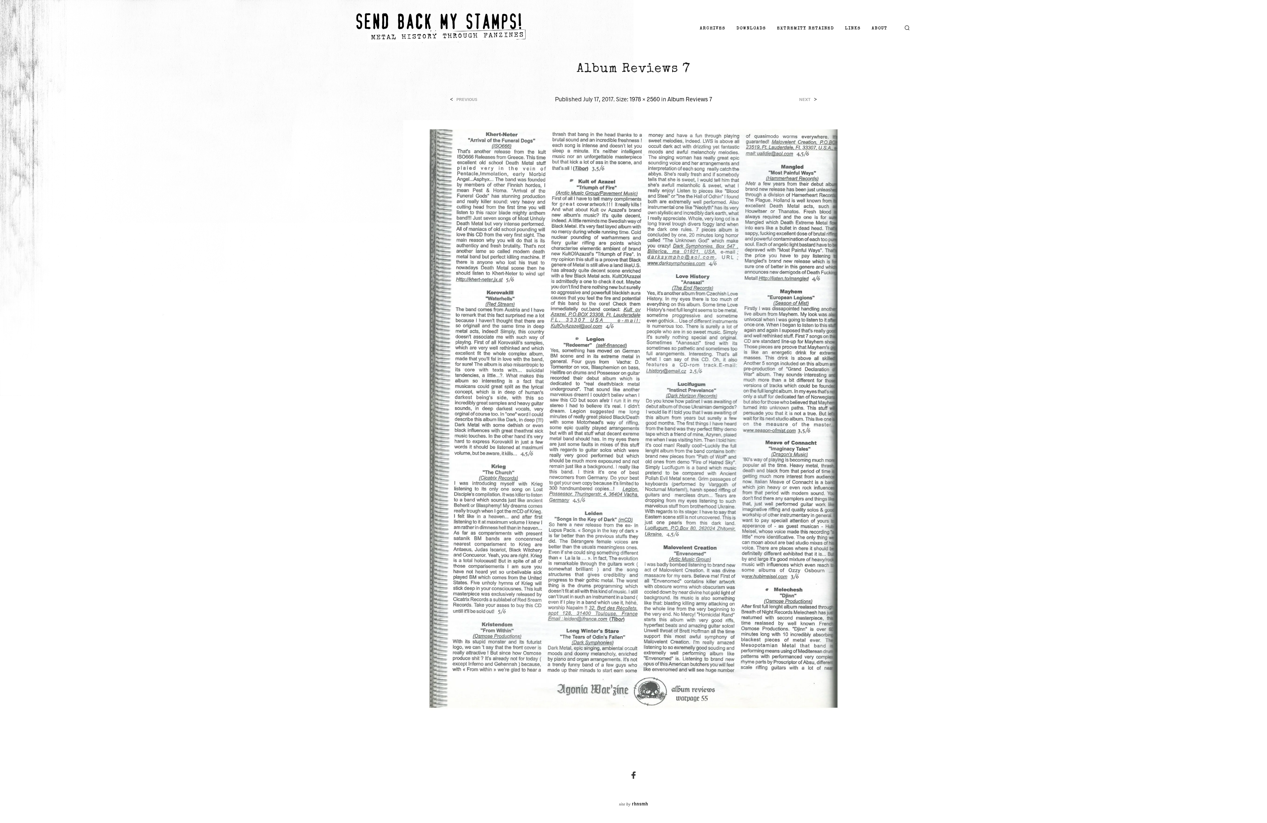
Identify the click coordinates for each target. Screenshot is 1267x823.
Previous (466, 99)
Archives (713, 28)
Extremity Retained (805, 28)
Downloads (751, 28)
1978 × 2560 (645, 99)
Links (853, 28)
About (880, 28)
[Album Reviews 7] (633, 417)
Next (805, 99)
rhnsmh (640, 804)
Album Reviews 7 (689, 99)
